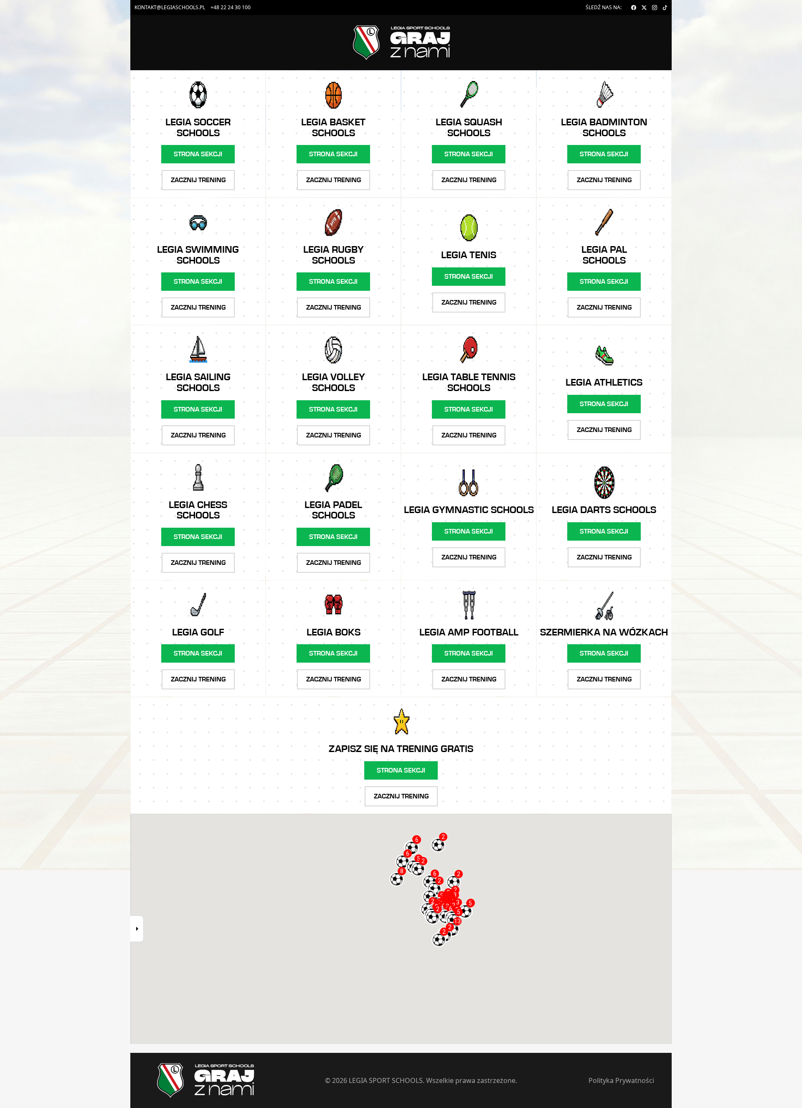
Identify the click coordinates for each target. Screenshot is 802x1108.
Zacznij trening (198, 180)
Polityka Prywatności (621, 1080)
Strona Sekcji (198, 154)
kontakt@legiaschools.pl (170, 7)
